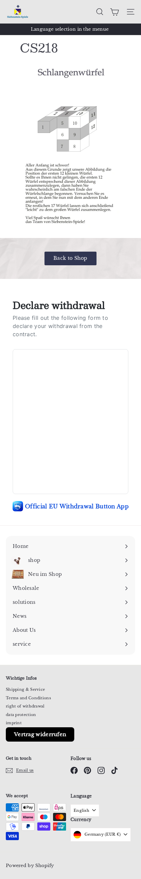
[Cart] (114, 12)
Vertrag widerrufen (40, 734)
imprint (14, 722)
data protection (21, 714)
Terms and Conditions (28, 698)
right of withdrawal (25, 706)
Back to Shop (70, 258)
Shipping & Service (25, 689)
